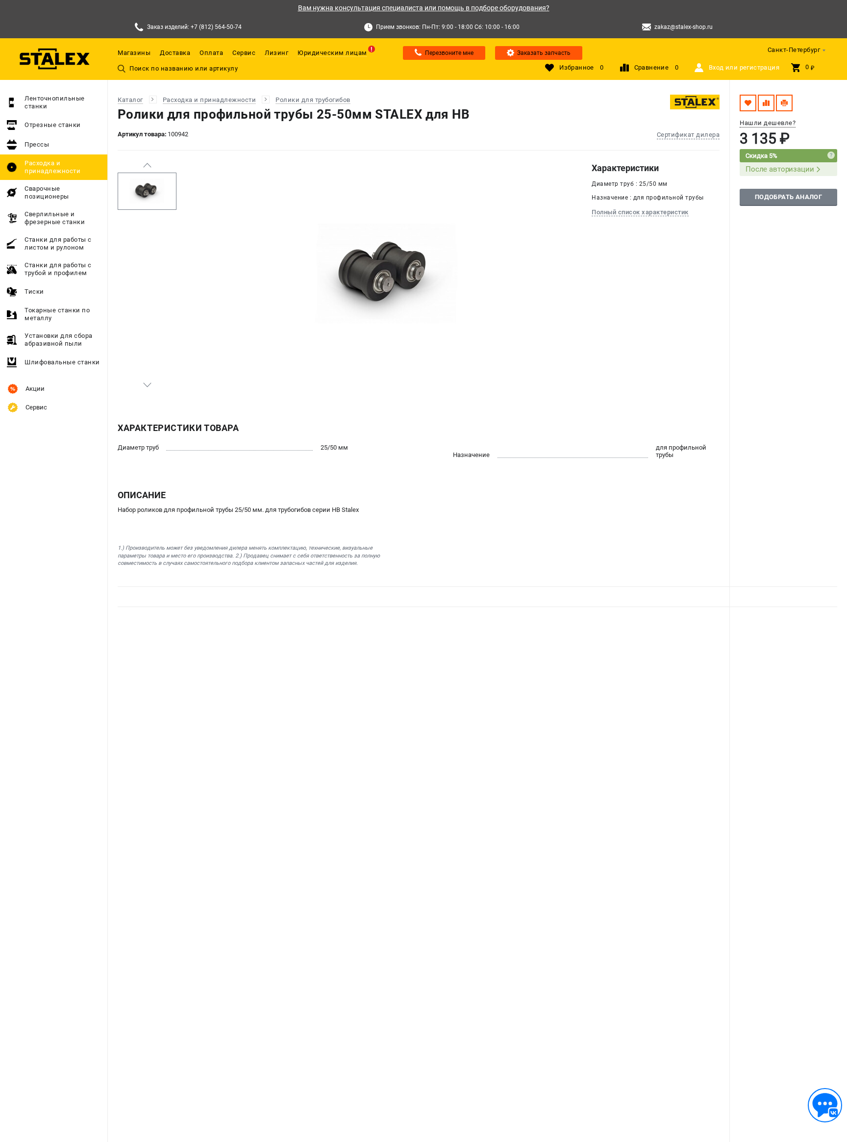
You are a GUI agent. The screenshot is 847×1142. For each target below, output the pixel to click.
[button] (147, 165)
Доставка (175, 52)
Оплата (211, 52)
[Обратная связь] (825, 1105)
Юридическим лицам (332, 52)
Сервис (243, 52)
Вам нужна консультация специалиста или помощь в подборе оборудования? (423, 8)
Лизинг (276, 52)
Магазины (134, 52)
